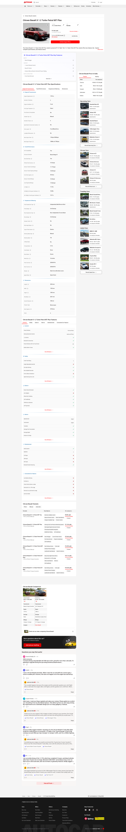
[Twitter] (97, 810)
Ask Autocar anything (54, 810)
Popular (85, 76)
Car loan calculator (26, 820)
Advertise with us (66, 823)
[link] (84, 106)
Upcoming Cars (25, 812)
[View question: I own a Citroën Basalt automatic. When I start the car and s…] (49, 681)
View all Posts (48, 783)
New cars (24, 810)
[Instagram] (89, 810)
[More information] (64, 35)
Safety (30, 322)
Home (23, 796)
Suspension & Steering (54, 88)
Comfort (25, 322)
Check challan (52, 820)
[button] (49, 631)
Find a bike (38, 6)
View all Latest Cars (90, 272)
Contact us (64, 815)
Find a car (29, 6)
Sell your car (76, 6)
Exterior (37, 322)
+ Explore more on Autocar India (29, 801)
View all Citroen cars (90, 186)
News (45, 6)
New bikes (37, 810)
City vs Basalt (38, 625)
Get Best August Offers (65, 41)
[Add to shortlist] (47, 25)
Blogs (50, 812)
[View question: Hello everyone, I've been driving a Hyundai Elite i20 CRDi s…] (49, 660)
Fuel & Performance (41, 88)
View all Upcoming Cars (90, 145)
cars (29, 796)
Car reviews (24, 815)
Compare (69, 518)
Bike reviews (38, 815)
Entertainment (51, 322)
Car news (24, 817)
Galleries (68, 6)
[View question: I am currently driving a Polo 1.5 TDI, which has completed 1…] (49, 767)
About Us (64, 810)
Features (60, 6)
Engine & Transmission (28, 88)
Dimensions (65, 88)
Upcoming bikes (39, 812)
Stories (83, 6)
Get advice (88, 6)
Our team (64, 812)
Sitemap (51, 815)
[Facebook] (93, 810)
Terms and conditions (67, 820)
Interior (43, 322)
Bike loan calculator (40, 820)
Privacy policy (65, 817)
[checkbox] (65, 518)
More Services (96, 6)
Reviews (52, 6)
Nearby (97, 76)
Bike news (37, 817)
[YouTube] (85, 810)
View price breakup (69, 516)
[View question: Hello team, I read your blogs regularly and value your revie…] (49, 710)
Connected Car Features (62, 322)
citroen (34, 796)
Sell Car (50, 817)
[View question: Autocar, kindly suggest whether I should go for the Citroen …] (49, 738)
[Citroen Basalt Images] (36, 33)
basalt (39, 796)
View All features (48, 351)
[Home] (25, 6)
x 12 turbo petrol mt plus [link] (49, 796)
